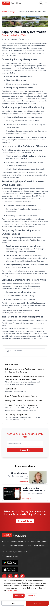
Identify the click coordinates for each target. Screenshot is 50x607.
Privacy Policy (12, 590)
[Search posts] (8, 350)
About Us (5, 541)
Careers (45, 541)
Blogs (12, 11)
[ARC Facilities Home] (12, 3)
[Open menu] (46, 3)
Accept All (19, 596)
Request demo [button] (25, 521)
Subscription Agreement (20, 541)
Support (5, 545)
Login (13, 603)
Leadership (35, 541)
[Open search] (41, 3)
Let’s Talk (37, 603)
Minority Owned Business (35, 545)
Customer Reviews (17, 545)
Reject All (31, 596)
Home (4, 11)
